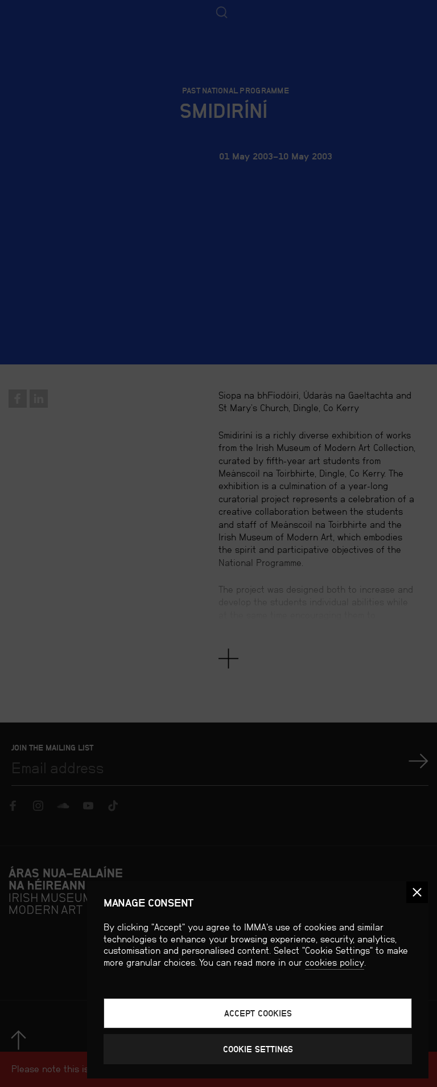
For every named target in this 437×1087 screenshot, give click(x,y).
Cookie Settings (258, 1049)
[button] (417, 892)
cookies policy (334, 962)
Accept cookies (258, 1013)
